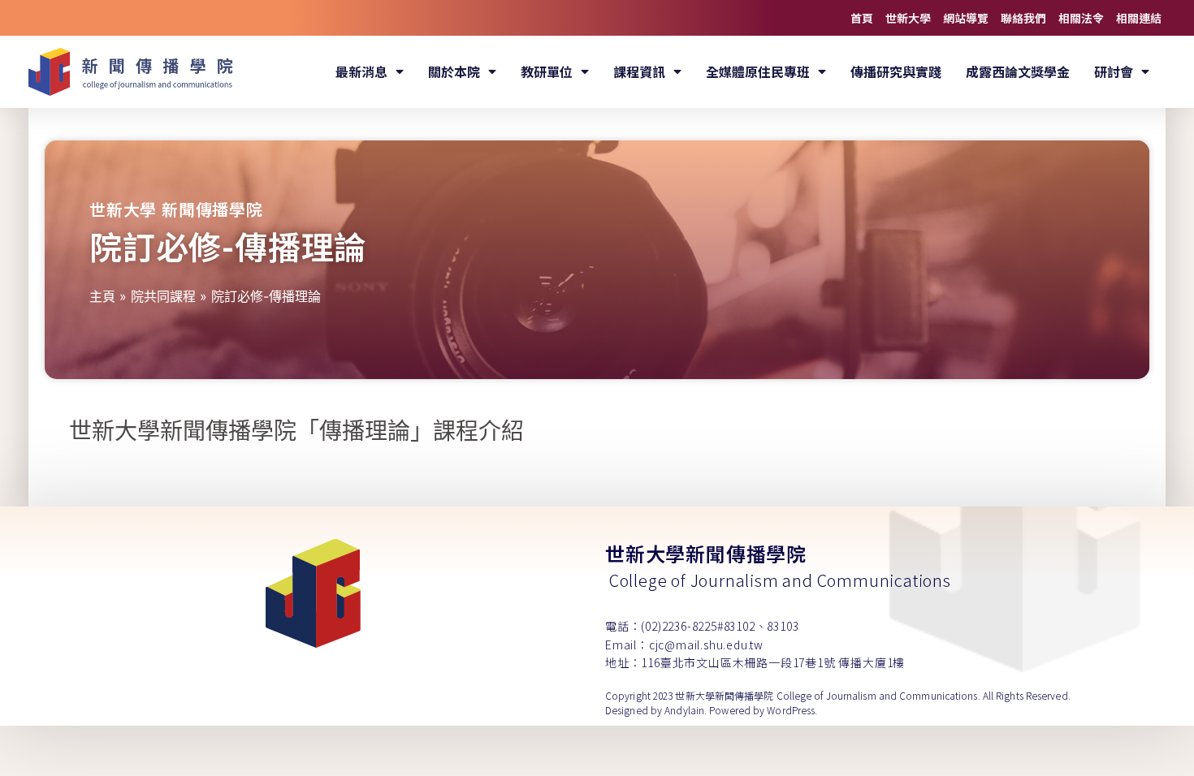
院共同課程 (163, 296)
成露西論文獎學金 (1018, 71)
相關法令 (1081, 18)
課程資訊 (639, 71)
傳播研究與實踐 (895, 71)
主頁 (102, 296)
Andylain (684, 710)
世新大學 (908, 18)
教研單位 (547, 71)
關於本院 (454, 71)
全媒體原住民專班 (758, 71)
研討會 (1113, 71)
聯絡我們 (1023, 18)
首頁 (861, 18)
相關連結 (1139, 18)
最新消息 (361, 71)
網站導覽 (966, 18)
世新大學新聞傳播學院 (706, 553)
